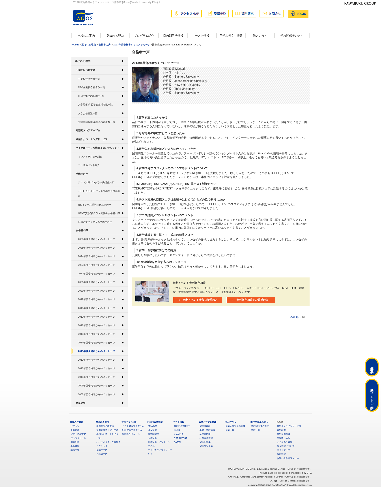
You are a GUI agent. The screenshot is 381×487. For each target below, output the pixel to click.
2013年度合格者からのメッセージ (131, 44)
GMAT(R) (178, 434)
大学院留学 (153, 434)
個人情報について (286, 446)
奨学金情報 (205, 434)
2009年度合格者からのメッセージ (96, 385)
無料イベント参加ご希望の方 (200, 299)
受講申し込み (283, 438)
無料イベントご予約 (372, 395)
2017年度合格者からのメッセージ (96, 316)
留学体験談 (205, 426)
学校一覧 (255, 430)
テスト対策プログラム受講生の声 (96, 182)
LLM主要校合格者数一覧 (91, 96)
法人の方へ (260, 35)
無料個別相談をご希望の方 (252, 299)
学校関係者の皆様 (260, 426)
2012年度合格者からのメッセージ (96, 359)
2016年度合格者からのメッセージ (96, 325)
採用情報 (281, 454)
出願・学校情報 (207, 430)
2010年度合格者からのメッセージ (96, 377)
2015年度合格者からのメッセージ (96, 334)
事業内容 (75, 430)
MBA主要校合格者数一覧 (91, 87)
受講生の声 (82, 173)
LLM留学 (152, 430)
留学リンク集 (206, 446)
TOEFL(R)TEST (182, 426)
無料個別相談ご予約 (372, 367)
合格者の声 (105, 44)
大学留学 (152, 438)
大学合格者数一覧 (87, 113)
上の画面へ (294, 317)
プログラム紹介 (144, 35)
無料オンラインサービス (289, 426)
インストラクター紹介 (90, 156)
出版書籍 (75, 446)
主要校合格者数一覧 (89, 78)
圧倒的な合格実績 (85, 70)
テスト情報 (202, 35)
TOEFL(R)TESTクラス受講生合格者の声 (99, 193)
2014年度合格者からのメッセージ (96, 342)
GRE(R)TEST (180, 438)
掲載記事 (75, 442)
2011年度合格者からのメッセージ (96, 368)
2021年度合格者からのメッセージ (96, 282)
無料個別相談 (283, 434)
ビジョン (75, 426)
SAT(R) (177, 442)
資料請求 (281, 430)
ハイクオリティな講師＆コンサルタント (98, 147)
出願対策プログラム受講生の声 (95, 222)
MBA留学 (152, 426)
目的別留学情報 (173, 35)
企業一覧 (229, 430)
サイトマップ (283, 450)
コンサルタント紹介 (89, 165)
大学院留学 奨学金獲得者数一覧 (95, 104)
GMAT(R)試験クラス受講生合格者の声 (99, 213)
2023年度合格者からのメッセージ (96, 265)
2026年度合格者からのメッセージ (96, 239)
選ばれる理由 (115, 35)
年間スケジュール (131, 434)
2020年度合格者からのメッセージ (96, 290)
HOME (75, 44)
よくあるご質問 (284, 442)
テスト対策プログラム (133, 426)
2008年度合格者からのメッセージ (96, 394)
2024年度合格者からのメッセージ (96, 256)
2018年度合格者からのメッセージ (96, 308)
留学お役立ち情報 (231, 35)
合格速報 (81, 402)
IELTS (177, 430)
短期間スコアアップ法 (88, 130)
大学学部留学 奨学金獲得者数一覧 (96, 122)
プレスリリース (78, 438)
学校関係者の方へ (291, 35)
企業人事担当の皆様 (235, 426)
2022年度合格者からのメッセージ (96, 273)
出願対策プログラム (132, 430)
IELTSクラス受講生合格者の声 (94, 204)
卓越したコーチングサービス (91, 139)
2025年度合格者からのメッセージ (96, 247)
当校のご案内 (86, 35)
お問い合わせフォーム (288, 458)
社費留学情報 (206, 438)
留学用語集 (205, 442)
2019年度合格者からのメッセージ (96, 299)
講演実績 (75, 450)
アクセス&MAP (78, 434)
